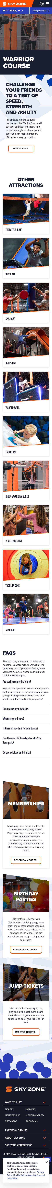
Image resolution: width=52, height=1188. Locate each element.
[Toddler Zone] (26, 570)
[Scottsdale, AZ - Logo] (20, 3)
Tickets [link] (9, 1109)
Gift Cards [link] (11, 1121)
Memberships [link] (12, 1115)
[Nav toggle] (47, 3)
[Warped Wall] (26, 392)
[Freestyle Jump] (26, 214)
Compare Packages (25, 949)
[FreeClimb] (26, 436)
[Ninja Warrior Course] (26, 481)
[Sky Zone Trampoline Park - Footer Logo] (26, 1089)
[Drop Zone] (26, 347)
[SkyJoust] (26, 303)
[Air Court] (26, 614)
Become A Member (25, 860)
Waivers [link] (30, 1109)
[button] (13, 10)
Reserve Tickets (25, 1032)
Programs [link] (32, 1121)
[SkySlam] (26, 258)
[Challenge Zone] (26, 525)
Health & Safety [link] (35, 1115)
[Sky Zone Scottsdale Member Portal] (42, 4)
